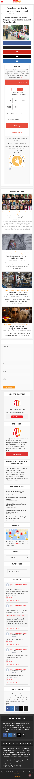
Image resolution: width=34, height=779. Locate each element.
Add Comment (16, 14)
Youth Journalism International (13, 262)
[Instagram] (21, 708)
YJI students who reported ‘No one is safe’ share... (17, 217)
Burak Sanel (16, 229)
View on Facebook (10, 600)
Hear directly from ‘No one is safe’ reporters (17, 257)
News (5, 252)
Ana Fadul (20, 225)
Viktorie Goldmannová (26, 226)
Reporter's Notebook (25, 211)
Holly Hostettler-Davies (14, 226)
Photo (10, 597)
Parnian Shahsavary (25, 229)
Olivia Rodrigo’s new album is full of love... (16, 504)
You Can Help (17, 454)
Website (5, 379)
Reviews (23, 290)
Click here (17, 543)
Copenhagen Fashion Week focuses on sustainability (17, 293)
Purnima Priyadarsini (27, 221)
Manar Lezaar (14, 225)
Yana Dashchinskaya (12, 507)
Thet (12, 229)
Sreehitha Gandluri (9, 221)
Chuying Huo (26, 223)
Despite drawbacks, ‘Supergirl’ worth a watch (17, 327)
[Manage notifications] (30, 775)
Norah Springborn (9, 223)
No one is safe (6, 211)
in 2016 (23, 77)
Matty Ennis (26, 228)
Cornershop (17, 773)
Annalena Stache (19, 228)
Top (17, 213)
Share (17, 600)
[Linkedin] (12, 708)
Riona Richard (10, 513)
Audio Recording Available (12, 290)
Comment (5, 347)
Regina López (5, 226)
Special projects (15, 254)
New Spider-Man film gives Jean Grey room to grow (16, 511)
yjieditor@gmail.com (27, 14)
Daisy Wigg (7, 229)
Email (4, 371)
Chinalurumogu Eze (9, 228)
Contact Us (17, 776)
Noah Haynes (26, 296)
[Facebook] (8, 708)
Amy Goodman (18, 223)
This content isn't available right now (17, 616)
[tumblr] (17, 708)
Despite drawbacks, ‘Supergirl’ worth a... (16, 498)
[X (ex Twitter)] (26, 708)
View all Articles (17, 417)
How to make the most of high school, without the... (16, 517)
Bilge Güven (26, 225)
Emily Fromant (17, 221)
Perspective (15, 211)
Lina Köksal (7, 225)
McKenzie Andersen (26, 330)
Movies (22, 324)
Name (4, 364)
